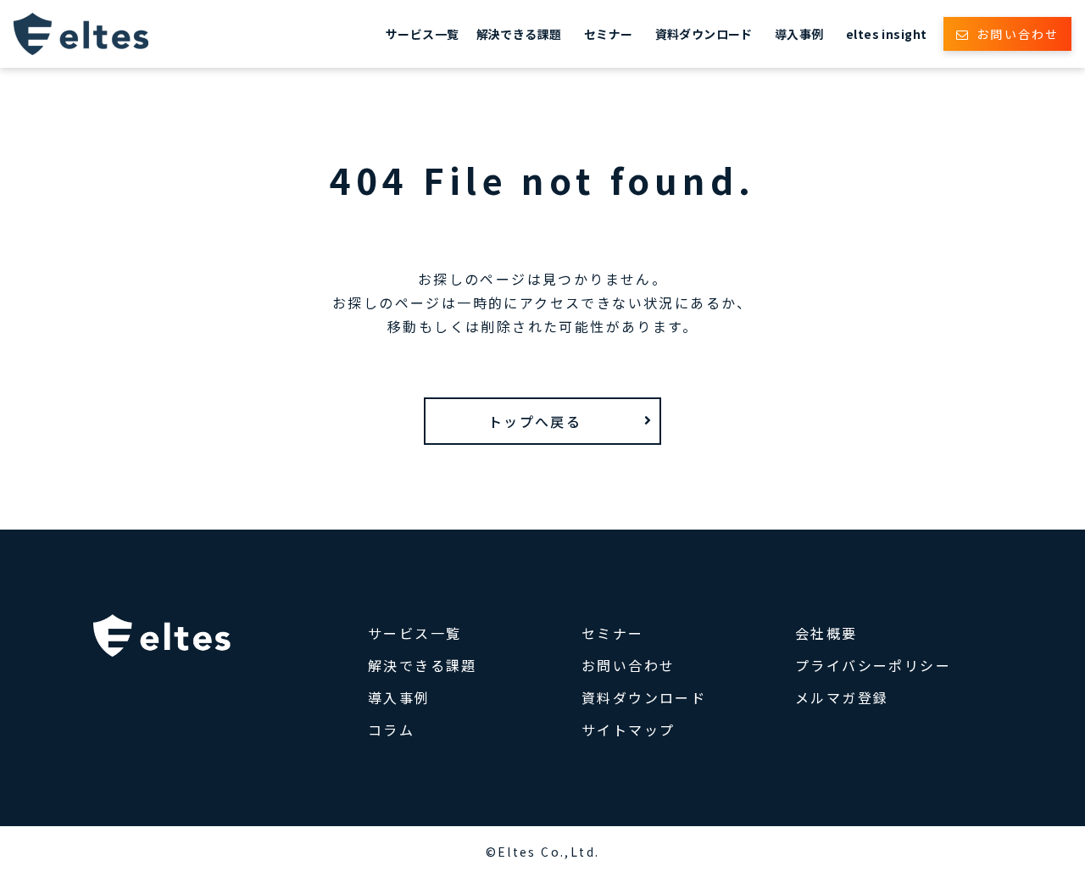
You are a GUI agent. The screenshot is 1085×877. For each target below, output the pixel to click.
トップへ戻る (534, 421)
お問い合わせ (1017, 33)
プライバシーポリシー (873, 665)
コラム (391, 729)
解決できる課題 (519, 33)
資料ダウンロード (704, 33)
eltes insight (886, 33)
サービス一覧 (422, 33)
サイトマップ (628, 729)
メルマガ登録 (841, 697)
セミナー (608, 33)
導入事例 (799, 33)
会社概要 (826, 633)
